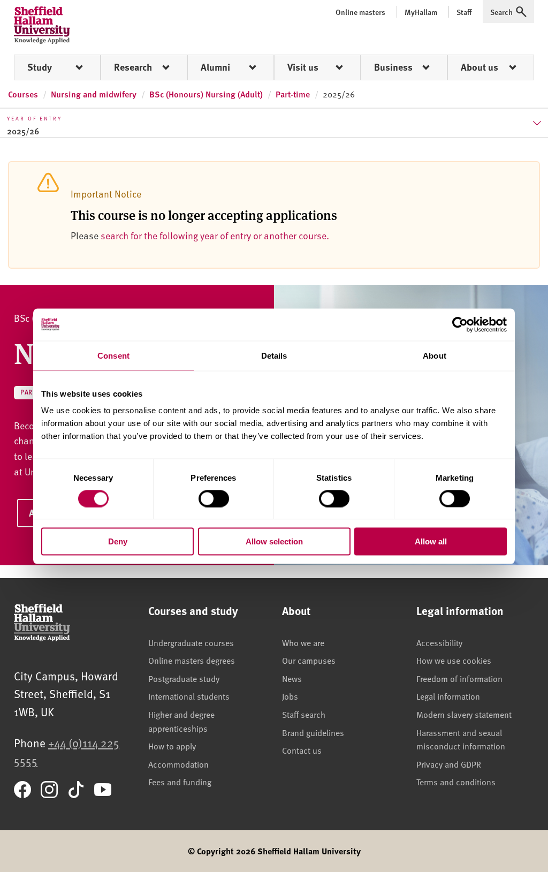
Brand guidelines (313, 732)
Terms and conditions (456, 781)
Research (133, 67)
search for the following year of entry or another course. (215, 235)
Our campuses (309, 660)
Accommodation (178, 764)
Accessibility (439, 642)
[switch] (214, 498)
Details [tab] (274, 355)
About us (479, 67)
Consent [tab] (113, 355)
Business (393, 67)
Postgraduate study (183, 678)
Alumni (215, 67)
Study (39, 67)
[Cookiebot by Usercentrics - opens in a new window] (460, 324)
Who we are (303, 642)
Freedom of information (459, 678)
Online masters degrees (191, 660)
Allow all (431, 541)
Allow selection (274, 541)
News (292, 678)
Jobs (290, 696)
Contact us (302, 750)
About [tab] (434, 355)
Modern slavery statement (464, 714)
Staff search (303, 714)
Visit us (302, 67)
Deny (117, 541)
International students (189, 696)
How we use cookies (453, 660)
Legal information (448, 696)
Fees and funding (179, 781)
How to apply (172, 746)
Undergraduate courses (191, 642)
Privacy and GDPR (448, 764)
